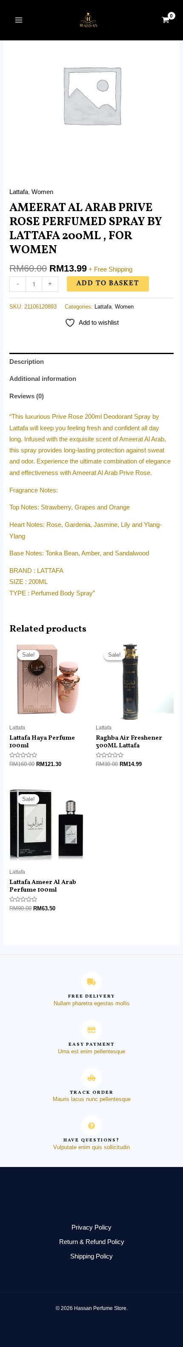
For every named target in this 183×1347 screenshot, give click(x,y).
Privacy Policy (91, 1227)
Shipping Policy (91, 1256)
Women (42, 192)
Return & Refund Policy (91, 1241)
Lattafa (18, 192)
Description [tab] (26, 361)
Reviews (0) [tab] (26, 396)
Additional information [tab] (42, 378)
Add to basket (108, 283)
